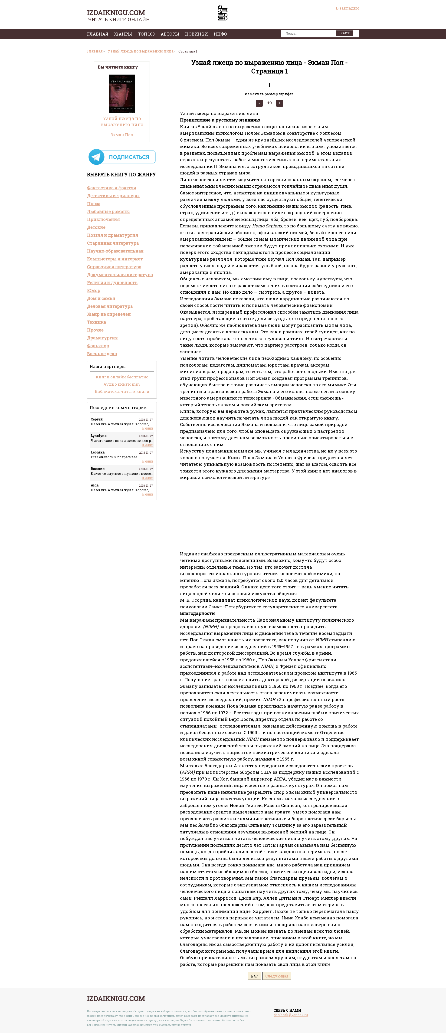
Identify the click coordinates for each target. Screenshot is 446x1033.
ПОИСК (344, 33)
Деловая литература (110, 306)
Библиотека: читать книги (122, 391)
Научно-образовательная (115, 251)
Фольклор (98, 345)
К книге (147, 428)
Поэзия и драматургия (112, 235)
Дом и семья (101, 298)
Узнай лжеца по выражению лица (122, 121)
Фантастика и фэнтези (111, 187)
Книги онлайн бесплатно (122, 377)
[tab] (122, 187)
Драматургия (102, 338)
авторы (170, 34)
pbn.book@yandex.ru (291, 1015)
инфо (220, 34)
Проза (93, 203)
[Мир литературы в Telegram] (122, 164)
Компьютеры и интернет (115, 259)
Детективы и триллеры (113, 195)
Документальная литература (120, 274)
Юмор (93, 290)
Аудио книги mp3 (122, 384)
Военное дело (102, 353)
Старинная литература (113, 243)
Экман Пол (122, 134)
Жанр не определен (109, 314)
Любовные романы (108, 211)
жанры (123, 34)
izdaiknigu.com (116, 12)
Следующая (277, 976)
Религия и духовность (112, 282)
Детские (96, 227)
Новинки (196, 34)
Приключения (103, 219)
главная (97, 34)
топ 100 (146, 34)
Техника (96, 322)
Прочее (95, 330)
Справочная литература (114, 266)
